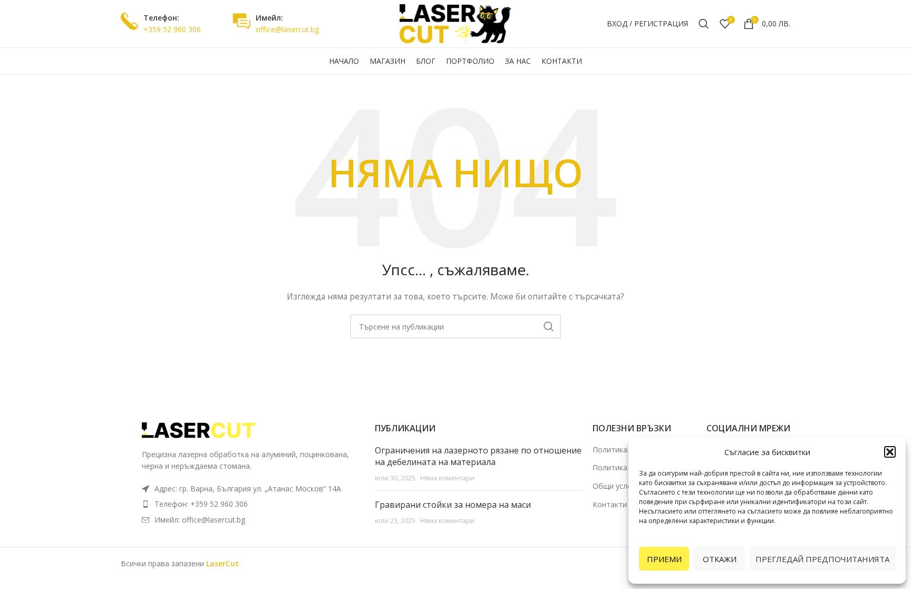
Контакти (610, 504)
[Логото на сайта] (455, 23)
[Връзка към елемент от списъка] (253, 504)
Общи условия (619, 486)
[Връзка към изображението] (200, 429)
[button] (890, 452)
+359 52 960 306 (172, 29)
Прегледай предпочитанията (822, 559)
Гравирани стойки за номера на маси (453, 504)
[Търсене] (703, 23)
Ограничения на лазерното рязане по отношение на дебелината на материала (478, 456)
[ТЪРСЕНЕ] (549, 326)
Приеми (664, 559)
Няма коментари (447, 478)
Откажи (719, 559)
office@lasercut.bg (287, 29)
